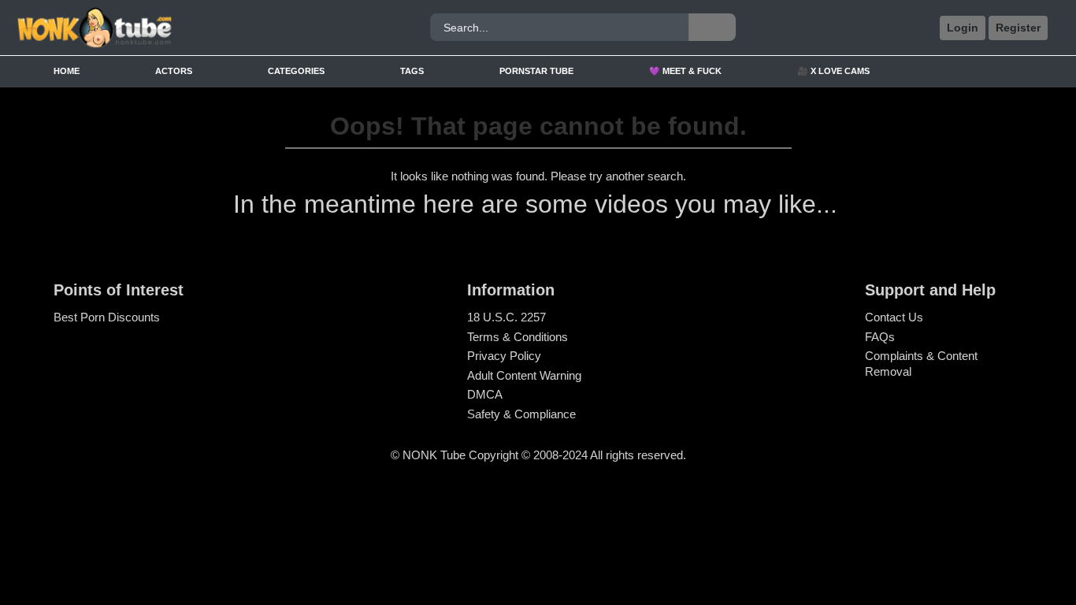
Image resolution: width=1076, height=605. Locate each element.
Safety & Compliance (521, 414)
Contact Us (894, 317)
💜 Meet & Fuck (685, 71)
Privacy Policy (504, 355)
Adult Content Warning (524, 375)
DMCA (485, 394)
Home (67, 71)
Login (962, 27)
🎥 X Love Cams (833, 71)
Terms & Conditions (517, 336)
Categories (296, 71)
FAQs (880, 336)
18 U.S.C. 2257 (506, 317)
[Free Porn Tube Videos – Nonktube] (146, 28)
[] (712, 27)
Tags (412, 71)
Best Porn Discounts (107, 317)
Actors (173, 71)
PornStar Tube (536, 71)
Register (1018, 27)
